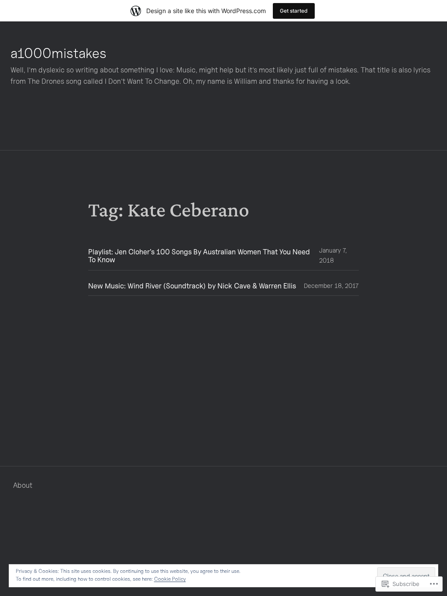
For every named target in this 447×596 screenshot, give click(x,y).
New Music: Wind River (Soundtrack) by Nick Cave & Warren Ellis (192, 286)
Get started (294, 10)
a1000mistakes (58, 53)
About (22, 485)
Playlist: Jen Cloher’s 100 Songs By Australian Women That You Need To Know (199, 256)
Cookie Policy (170, 578)
